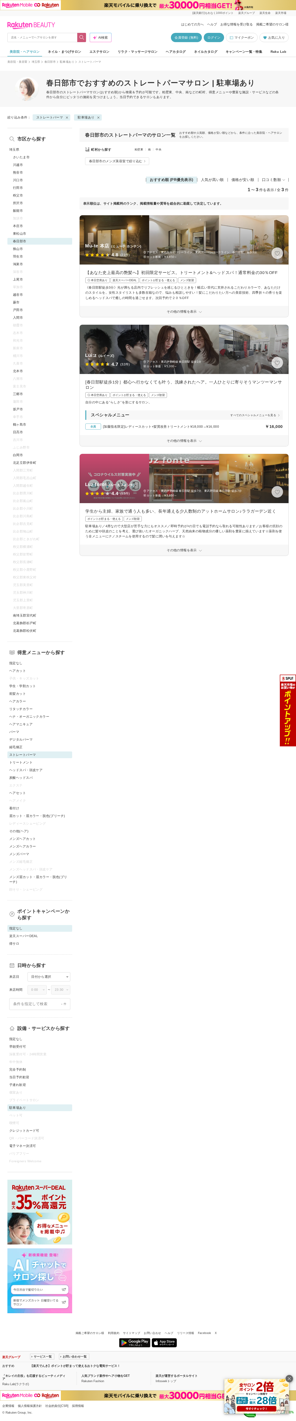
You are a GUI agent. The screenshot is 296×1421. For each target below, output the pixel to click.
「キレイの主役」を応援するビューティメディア (33, 1377)
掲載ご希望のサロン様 (272, 24)
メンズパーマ (19, 854)
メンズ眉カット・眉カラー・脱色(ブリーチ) (38, 879)
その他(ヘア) (18, 831)
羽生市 (18, 256)
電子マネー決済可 (22, 1146)
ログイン (213, 37)
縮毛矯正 (16, 747)
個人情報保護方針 (30, 1406)
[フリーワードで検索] (81, 37)
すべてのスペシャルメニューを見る (253, 415)
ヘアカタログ (176, 51)
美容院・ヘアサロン (25, 51)
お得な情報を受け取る (236, 24)
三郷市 (18, 394)
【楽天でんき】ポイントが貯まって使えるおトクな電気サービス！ (75, 1366)
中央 (158, 149)
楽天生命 (265, 13)
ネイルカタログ (205, 51)
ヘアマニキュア (21, 724)
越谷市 (18, 294)
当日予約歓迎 (19, 1077)
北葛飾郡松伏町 (24, 631)
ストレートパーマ (76, 92)
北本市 (18, 371)
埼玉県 (36, 61)
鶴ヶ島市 (19, 424)
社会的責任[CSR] (56, 1406)
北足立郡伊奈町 (24, 462)
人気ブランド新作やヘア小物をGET (105, 1375)
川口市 (18, 180)
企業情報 (8, 1406)
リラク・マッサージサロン (138, 51)
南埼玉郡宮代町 (24, 615)
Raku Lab (278, 51)
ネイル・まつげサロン (64, 51)
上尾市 (18, 279)
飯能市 (18, 210)
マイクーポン (244, 37)
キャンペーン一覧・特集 (244, 51)
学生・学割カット (22, 686)
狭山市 (18, 249)
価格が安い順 (242, 180)
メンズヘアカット (22, 839)
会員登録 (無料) (186, 37)
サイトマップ (131, 1333)
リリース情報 (185, 1333)
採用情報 (78, 1406)
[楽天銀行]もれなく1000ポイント (213, 13)
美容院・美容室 (17, 61)
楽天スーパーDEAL (23, 936)
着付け (14, 808)
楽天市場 (280, 13)
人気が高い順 (212, 180)
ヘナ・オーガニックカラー (29, 716)
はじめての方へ (192, 24)
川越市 (18, 165)
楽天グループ (246, 13)
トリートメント (21, 762)
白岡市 (18, 455)
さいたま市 (21, 157)
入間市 (18, 317)
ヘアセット (17, 793)
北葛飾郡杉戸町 (24, 623)
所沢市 (18, 203)
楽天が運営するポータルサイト (177, 1375)
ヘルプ (212, 24)
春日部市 (50, 61)
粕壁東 (139, 149)
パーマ (14, 732)
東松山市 (19, 233)
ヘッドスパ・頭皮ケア (26, 770)
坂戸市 (18, 409)
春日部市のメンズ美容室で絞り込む (115, 161)
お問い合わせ (152, 1333)
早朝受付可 (17, 1046)
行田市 (18, 188)
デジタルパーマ (21, 739)
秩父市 (18, 195)
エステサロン (99, 51)
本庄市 (18, 226)
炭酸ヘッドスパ (21, 777)
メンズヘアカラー (22, 846)
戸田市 (18, 310)
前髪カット (17, 693)
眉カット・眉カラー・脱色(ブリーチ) (37, 816)
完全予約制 (17, 1069)
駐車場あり (67, 61)
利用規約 (113, 1333)
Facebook (204, 1333)
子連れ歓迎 (17, 1085)
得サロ (14, 943)
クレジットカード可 (24, 1130)
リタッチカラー (21, 709)
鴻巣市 (18, 264)
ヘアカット (17, 671)
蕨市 (16, 302)
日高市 (18, 432)
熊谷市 (18, 172)
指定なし (16, 663)
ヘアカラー (17, 701)
